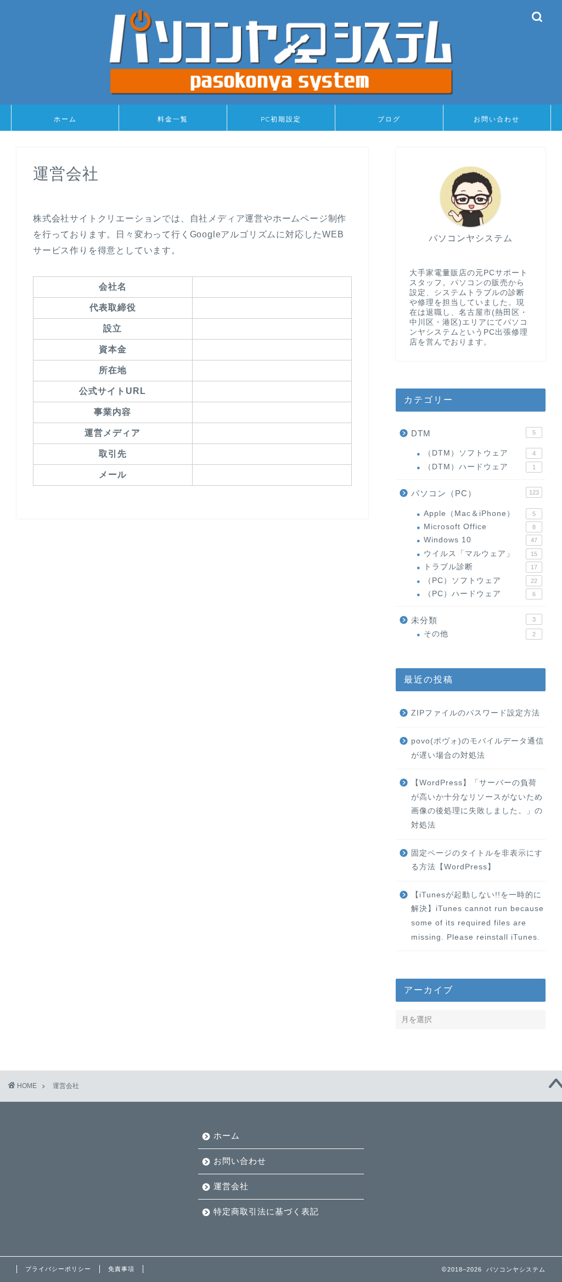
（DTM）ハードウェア (480, 467)
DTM (473, 433)
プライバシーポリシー (58, 1269)
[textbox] (271, 453)
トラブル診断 (480, 567)
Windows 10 (480, 540)
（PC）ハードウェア (480, 594)
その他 (480, 634)
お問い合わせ (497, 119)
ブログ (389, 119)
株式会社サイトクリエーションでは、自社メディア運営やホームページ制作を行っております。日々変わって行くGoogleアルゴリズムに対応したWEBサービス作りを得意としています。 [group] (189, 234)
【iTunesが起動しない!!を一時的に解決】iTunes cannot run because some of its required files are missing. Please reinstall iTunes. (477, 916)
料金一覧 (173, 119)
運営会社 (231, 1186)
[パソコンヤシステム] (281, 100)
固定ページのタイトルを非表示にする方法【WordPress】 (477, 860)
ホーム (65, 119)
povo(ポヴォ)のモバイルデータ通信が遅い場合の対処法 (477, 748)
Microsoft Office (480, 527)
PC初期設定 (281, 119)
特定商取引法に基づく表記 (266, 1211)
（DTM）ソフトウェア (480, 453)
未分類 (473, 620)
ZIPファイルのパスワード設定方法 (475, 713)
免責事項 (121, 1269)
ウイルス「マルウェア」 (480, 554)
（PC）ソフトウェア (480, 580)
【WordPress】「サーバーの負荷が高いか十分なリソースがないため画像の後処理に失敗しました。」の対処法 (477, 804)
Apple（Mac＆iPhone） (480, 513)
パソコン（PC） (475, 493)
